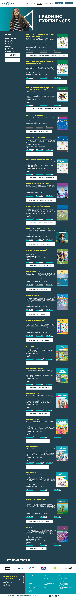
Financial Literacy (10, 48)
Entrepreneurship (10, 49)
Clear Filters (12, 59)
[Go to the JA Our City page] (62, 353)
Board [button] (30, 586)
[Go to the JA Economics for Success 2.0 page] (62, 191)
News (51, 3)
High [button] (45, 587)
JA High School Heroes (36, 250)
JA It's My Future (33, 271)
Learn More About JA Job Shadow (38, 314)
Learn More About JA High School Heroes (40, 265)
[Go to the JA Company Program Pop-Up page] (62, 167)
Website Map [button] (31, 595)
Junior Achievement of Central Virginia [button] (64, 585)
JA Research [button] (32, 587)
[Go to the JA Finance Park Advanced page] (62, 213)
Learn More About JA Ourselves (37, 494)
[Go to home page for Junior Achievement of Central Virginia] (10, 3)
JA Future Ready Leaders (37, 229)
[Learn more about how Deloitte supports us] (8, 568)
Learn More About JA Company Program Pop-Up (41, 177)
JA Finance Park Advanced (38, 206)
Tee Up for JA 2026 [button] (63, 581)
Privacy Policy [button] (19, 595)
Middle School (9, 41)
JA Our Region (32, 447)
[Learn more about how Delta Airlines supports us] (20, 568)
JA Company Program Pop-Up (39, 160)
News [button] (30, 590)
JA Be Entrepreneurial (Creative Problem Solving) (40, 35)
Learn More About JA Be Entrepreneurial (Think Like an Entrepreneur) (47, 109)
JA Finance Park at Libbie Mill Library (65, 588)
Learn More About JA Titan (36, 548)
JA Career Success (34, 116)
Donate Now (59, 3)
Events (46, 3)
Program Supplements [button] (49, 577)
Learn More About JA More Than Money (39, 340)
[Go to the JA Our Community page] (62, 376)
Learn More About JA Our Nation (38, 440)
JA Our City (31, 346)
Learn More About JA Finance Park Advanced (41, 222)
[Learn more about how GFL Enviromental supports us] (56, 568)
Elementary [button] (47, 584)
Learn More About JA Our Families (38, 413)
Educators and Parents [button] (50, 575)
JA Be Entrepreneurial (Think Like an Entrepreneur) (39, 89)
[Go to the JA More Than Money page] (62, 327)
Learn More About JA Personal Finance (39, 521)
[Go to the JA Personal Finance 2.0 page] (62, 507)
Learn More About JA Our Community (39, 387)
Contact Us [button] (6, 584)
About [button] (31, 583)
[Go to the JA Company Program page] (62, 144)
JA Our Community (34, 369)
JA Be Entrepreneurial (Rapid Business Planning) (39, 62)
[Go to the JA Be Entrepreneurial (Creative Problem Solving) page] (62, 42)
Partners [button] (61, 575)
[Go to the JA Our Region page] (62, 454)
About (32, 3)
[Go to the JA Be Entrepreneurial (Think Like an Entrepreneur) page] (62, 95)
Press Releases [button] (32, 589)
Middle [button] (45, 586)
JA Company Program (35, 137)
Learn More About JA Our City (37, 362)
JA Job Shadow (33, 295)
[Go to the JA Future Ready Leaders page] (62, 236)
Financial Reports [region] (63, 579)
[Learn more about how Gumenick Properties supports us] (68, 568)
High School (9, 43)
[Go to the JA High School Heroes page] (62, 257)
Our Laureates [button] (32, 591)
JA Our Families (33, 393)
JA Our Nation (32, 419)
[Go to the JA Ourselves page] (62, 480)
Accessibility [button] (25, 595)
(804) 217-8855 (6, 585)
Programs (39, 3)
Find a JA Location (63, 590)
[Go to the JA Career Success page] (62, 123)
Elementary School (10, 40)
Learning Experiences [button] (50, 583)
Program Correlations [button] (49, 578)
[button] (34, 3)
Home (27, 3)
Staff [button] (30, 584)
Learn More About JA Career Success (39, 131)
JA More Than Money (35, 320)
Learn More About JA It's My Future (38, 289)
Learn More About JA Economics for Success (41, 200)
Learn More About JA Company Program (39, 153)
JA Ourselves (32, 473)
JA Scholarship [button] (47, 589)
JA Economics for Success (38, 183)
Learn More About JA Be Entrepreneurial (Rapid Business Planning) (46, 82)
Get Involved (69, 3)
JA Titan (30, 527)
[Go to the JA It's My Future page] (62, 278)
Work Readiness (10, 51)
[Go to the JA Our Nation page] (62, 427)
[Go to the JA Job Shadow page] (62, 302)
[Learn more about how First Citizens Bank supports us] (44, 568)
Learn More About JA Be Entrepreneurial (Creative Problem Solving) (47, 55)
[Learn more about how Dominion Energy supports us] (32, 568)
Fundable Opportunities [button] (65, 577)
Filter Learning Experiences (13, 55)
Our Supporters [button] (63, 578)
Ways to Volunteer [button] (33, 577)
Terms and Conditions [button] (10, 595)
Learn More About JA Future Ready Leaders (40, 244)
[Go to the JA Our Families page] (62, 401)
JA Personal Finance (35, 500)
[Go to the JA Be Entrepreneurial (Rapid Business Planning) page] (62, 68)
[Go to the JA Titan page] (62, 534)
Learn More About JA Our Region (37, 466)
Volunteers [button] (32, 575)
